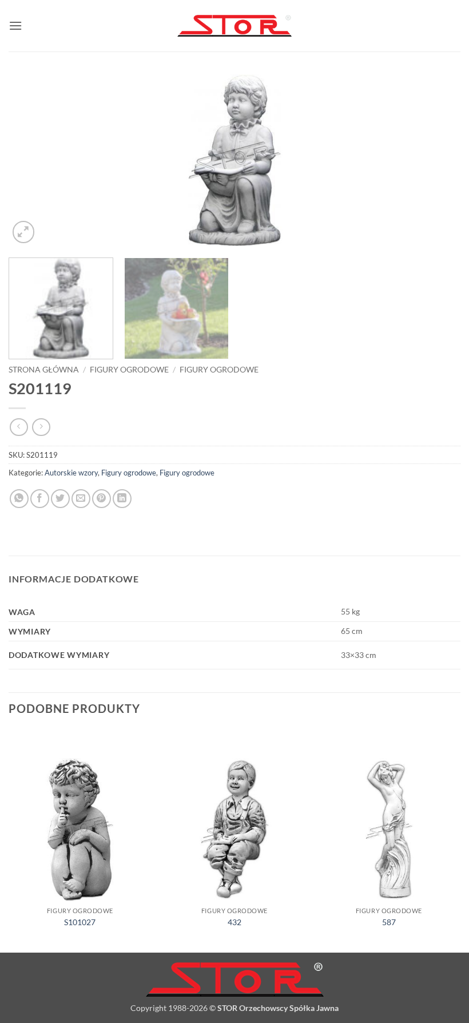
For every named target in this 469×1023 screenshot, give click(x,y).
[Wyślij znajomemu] (80, 498)
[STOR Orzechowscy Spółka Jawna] (234, 26)
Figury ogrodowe (129, 369)
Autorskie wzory (71, 472)
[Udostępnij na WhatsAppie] (19, 498)
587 (389, 922)
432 (234, 922)
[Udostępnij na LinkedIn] (122, 498)
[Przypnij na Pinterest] (101, 498)
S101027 (80, 922)
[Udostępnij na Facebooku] (39, 498)
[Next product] (18, 427)
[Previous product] (41, 427)
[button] (15, 25)
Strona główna (44, 369)
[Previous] (32, 160)
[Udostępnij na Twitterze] (60, 498)
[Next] (437, 160)
